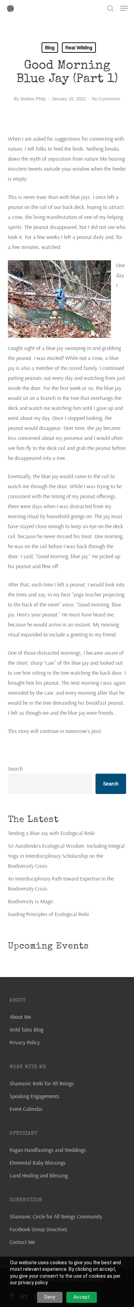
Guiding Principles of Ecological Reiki (48, 914)
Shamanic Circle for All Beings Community (56, 1216)
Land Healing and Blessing (39, 1175)
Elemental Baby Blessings (38, 1162)
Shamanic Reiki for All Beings (42, 1083)
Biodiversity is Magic (31, 901)
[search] (110, 8)
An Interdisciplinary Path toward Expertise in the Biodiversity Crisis (61, 883)
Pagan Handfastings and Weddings (48, 1149)
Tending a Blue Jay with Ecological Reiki (51, 833)
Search (15, 768)
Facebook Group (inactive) (38, 1229)
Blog (50, 47)
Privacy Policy (25, 1042)
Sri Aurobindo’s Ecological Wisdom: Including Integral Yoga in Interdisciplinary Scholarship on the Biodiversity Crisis (66, 855)
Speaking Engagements (34, 1096)
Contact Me (22, 1241)
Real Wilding (78, 47)
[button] (124, 8)
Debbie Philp (33, 98)
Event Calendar (26, 1108)
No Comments (106, 98)
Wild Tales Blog (26, 1029)
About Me (20, 1016)
